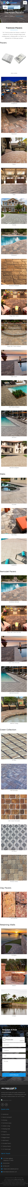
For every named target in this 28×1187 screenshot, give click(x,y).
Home (5, 16)
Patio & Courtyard (7, 1117)
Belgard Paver (6, 1137)
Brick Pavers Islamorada (22, 1183)
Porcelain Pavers (6, 1143)
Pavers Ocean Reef (20, 1185)
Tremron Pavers (20, 16)
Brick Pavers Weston (11, 1183)
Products (11, 16)
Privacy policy (20, 1177)
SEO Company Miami (9, 1179)
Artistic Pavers (6, 1134)
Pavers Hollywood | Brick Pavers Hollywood (14, 1180)
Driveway (4, 1120)
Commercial (5, 1114)
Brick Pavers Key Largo (9, 1185)
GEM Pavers (5, 1140)
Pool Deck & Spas (6, 1123)
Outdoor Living (6, 1126)
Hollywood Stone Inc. (10, 1177)
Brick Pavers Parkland (14, 1182)
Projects (4, 1131)
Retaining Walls (6, 1129)
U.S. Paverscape (6, 1149)
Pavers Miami (5, 1182)
